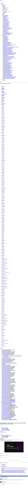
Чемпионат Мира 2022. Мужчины (6, 375)
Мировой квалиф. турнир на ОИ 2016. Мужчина (8, 54)
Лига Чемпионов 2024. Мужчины (6, 367)
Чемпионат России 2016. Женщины (6, 412)
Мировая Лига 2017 (4, 403)
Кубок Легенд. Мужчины (5, 361)
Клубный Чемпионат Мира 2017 (7, 65)
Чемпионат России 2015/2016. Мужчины (8, 33)
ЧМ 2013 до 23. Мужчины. (6, 21)
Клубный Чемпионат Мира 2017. (6, 401)
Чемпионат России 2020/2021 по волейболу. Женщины (9, 77)
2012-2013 (4, 80)
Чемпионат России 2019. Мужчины (6, 393)
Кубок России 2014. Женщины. (6, 45)
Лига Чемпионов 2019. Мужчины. (8, 394)
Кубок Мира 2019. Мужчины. (7, 388)
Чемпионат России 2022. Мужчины (6, 378)
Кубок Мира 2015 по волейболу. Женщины (8, 47)
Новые (1, 457)
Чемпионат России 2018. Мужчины (6, 399)
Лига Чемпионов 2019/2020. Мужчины (7, 75)
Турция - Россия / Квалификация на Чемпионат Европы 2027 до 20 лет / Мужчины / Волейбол (11, 480)
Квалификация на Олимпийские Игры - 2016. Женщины (9, 53)
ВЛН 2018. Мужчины (4, 397)
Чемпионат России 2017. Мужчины (6, 405)
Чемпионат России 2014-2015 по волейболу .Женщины (9, 44)
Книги (4, 8)
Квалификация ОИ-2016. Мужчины (6, 414)
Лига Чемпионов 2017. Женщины (7, 59)
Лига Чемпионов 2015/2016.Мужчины (7, 51)
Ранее (6, 457)
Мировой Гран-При (5, 31)
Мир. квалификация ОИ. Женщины (6, 391)
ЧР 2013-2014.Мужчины (6, 39)
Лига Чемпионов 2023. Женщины (6, 374)
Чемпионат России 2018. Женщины (7, 63)
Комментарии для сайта (24, 462)
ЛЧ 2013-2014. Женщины (6, 23)
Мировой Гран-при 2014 (6, 41)
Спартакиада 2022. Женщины (5, 376)
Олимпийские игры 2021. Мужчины (6, 382)
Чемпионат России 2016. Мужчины (6, 411)
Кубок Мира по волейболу (6, 32)
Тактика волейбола (5, 9)
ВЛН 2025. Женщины (4, 358)
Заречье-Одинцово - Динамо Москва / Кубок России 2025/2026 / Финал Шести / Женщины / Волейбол (14, 472)
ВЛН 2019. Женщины (4, 392)
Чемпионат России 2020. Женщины (6, 386)
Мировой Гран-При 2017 (6, 61)
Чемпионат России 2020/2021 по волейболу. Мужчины (9, 76)
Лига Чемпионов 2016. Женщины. (8, 413)
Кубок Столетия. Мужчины (5, 368)
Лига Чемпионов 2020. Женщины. (8, 387)
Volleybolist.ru (4, 484)
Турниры (3, 14)
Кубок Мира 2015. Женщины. (7, 417)
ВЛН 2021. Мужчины (4, 383)
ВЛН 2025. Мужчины (4, 357)
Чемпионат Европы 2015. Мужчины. (7, 49)
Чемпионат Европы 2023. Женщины (6, 370)
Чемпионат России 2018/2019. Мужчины (8, 67)
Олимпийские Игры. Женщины (5, 408)
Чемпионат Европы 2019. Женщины (7, 72)
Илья (1, 474)
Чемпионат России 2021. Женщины (6, 385)
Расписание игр (3, 35)
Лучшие (4, 457)
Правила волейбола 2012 (6, 7)
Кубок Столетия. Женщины (5, 369)
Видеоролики (4, 12)
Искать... (1, 81)
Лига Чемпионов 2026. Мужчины (6, 352)
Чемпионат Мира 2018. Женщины (6, 396)
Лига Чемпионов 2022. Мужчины (6, 379)
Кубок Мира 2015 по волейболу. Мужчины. (8, 48)
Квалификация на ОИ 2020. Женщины (7, 71)
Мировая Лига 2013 (5, 16)
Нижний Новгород (4, 464)
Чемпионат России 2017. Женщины (6, 406)
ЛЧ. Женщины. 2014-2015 (6, 29)
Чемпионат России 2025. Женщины (6, 359)
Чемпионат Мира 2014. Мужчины (7, 27)
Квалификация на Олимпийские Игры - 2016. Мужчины (9, 52)
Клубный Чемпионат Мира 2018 (7, 68)
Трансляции (4, 5)
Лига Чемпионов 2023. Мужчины (6, 373)
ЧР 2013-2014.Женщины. (6, 37)
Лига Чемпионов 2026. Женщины (6, 353)
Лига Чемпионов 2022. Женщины (6, 380)
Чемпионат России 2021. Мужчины (6, 384)
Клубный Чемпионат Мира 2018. (6, 395)
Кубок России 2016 (5, 60)
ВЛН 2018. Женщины (4, 398)
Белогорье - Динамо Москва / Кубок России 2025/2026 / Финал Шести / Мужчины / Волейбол (12, 470)
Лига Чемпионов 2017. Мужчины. (8, 404)
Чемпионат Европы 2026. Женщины (6, 349)
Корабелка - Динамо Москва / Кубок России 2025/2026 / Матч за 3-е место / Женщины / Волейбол (13, 471)
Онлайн (2, 4)
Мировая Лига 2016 (5, 55)
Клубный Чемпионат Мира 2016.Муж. (6, 407)
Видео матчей (6, 462)
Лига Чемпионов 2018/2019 (6, 69)
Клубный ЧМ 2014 (5, 40)
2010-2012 (4, 79)
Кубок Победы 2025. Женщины (5, 354)
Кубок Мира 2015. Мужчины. (7, 416)
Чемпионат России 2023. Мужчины (6, 372)
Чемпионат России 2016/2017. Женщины (8, 57)
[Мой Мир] (2, 438)
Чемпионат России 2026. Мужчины (6, 351)
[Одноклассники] (1, 438)
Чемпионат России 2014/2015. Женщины (8, 28)
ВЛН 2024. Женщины (4, 365)
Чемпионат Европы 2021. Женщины (6, 381)
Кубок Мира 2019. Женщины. (8, 389)
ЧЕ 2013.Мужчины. (5, 19)
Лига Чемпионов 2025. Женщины (6, 360)
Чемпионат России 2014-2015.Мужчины (7, 43)
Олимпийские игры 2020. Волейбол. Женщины (8, 78)
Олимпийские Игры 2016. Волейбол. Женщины (8, 56)
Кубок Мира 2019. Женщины (6, 73)
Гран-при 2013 (4, 17)
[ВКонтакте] (0, 438)
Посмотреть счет (2, 431)
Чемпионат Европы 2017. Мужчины (8, 402)
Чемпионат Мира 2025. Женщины (18, 356)
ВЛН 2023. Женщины (4, 371)
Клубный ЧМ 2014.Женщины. (6, 25)
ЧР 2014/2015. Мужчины (7, 11)
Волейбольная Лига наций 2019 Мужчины (8, 70)
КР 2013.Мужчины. (5, 38)
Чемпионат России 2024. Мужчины (6, 366)
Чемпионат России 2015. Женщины (6, 419)
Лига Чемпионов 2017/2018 (6, 64)
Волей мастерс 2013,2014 (6, 15)
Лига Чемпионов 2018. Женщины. (9, 400)
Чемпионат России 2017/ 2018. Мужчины (8, 62)
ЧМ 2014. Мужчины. (5, 20)
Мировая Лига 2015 (4, 418)
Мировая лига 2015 (5, 30)
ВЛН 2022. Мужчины (4, 377)
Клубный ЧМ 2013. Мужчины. (6, 22)
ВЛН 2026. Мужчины (4, 350)
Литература (3, 6)
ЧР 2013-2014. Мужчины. (6, 24)
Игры (3, 13)
